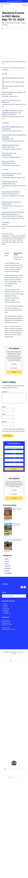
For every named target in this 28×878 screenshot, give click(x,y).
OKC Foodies (12, 240)
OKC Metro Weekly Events (13, 242)
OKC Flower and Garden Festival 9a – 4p (13, 126)
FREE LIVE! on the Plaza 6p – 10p (11, 100)
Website (4, 421)
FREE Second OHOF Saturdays (10, 145)
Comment (5, 391)
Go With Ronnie (9, 238)
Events (11, 233)
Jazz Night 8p (6, 222)
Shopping (7, 570)
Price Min (14, 449)
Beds (14, 458)
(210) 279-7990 (6, 627)
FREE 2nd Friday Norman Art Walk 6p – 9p (13, 92)
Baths (14, 462)
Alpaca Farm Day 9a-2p (8, 161)
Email (4, 414)
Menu (26, 5)
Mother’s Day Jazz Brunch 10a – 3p (11, 173)
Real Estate (7, 566)
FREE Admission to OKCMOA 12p (11, 191)
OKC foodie (5, 240)
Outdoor (7, 563)
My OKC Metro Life (19, 238)
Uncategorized (8, 573)
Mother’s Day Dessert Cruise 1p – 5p (12, 202)
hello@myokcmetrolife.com (8, 629)
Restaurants (8, 568)
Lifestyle (7, 561)
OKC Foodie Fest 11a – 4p (9, 153)
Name (4, 407)
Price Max (14, 453)
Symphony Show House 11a (9, 181)
